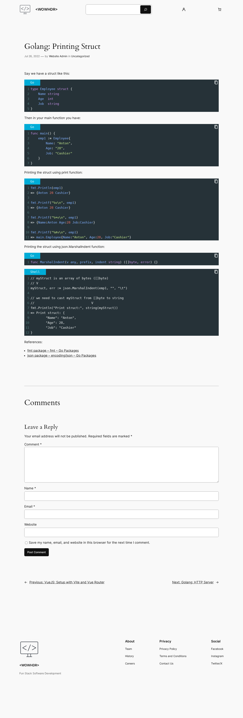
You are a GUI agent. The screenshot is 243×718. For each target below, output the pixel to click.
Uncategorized (80, 56)
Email (29, 506)
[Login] (184, 9)
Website (30, 524)
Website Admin (58, 56)
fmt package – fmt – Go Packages (53, 350)
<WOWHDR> (46, 9)
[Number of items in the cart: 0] (220, 9)
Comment (33, 444)
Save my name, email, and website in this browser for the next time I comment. (89, 542)
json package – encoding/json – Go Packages (61, 355)
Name (30, 488)
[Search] (145, 9)
